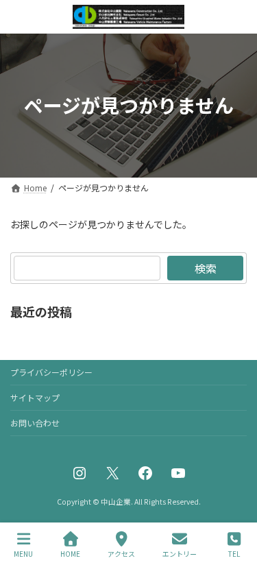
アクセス (121, 553)
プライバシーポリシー (51, 372)
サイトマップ (35, 397)
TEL (234, 553)
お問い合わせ (35, 423)
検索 (206, 268)
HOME (70, 553)
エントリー (179, 553)
